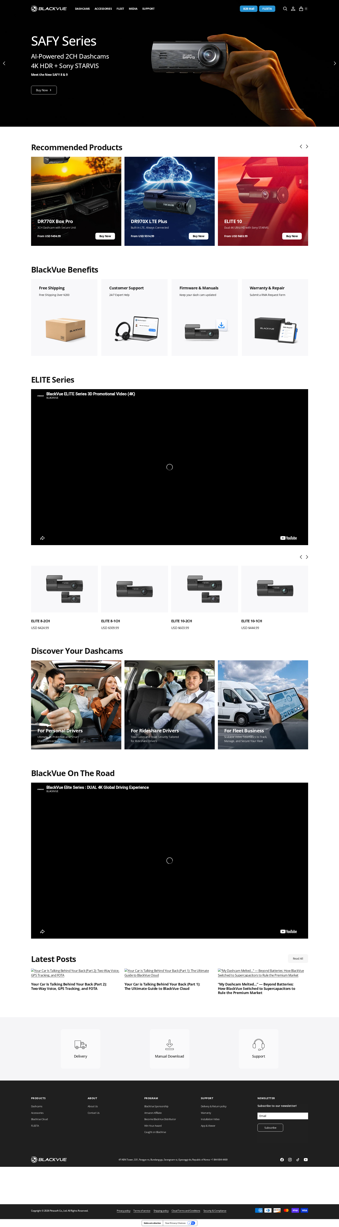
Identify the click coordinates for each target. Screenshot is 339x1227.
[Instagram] (290, 1159)
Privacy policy (123, 1210)
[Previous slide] (302, 146)
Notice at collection (152, 1223)
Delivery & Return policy (214, 1106)
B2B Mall (248, 8)
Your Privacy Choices (175, 1223)
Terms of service (141, 1210)
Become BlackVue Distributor (160, 1119)
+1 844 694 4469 (219, 1159)
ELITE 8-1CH (110, 621)
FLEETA (267, 8)
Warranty (206, 1113)
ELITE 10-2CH (181, 621)
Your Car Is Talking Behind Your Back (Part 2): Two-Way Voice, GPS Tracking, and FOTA (69, 986)
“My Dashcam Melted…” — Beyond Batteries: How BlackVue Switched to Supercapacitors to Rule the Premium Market (256, 988)
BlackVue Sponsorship (156, 1106)
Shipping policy (161, 1210)
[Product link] (64, 589)
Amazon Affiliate (153, 1113)
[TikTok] (297, 1159)
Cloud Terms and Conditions (186, 1210)
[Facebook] (282, 1159)
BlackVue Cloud (39, 1119)
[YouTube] (305, 1159)
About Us (93, 1106)
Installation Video (210, 1119)
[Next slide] (306, 146)
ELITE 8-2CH (40, 621)
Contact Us (94, 1113)
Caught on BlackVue (155, 1132)
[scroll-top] (332, 1220)
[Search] (285, 9)
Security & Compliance (214, 1210)
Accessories (103, 8)
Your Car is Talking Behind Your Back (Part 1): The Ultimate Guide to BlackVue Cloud (162, 986)
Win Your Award (153, 1125)
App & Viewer (208, 1125)
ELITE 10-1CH (251, 621)
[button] (293, 9)
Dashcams (82, 8)
